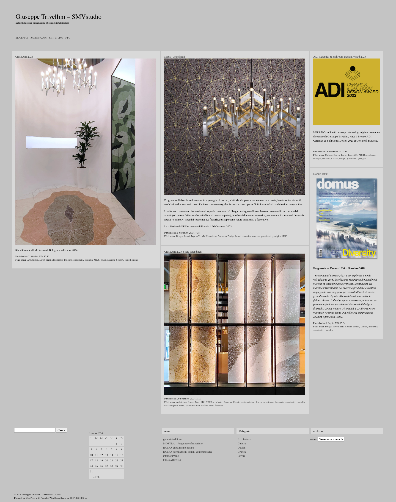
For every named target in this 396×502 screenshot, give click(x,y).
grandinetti (78, 259)
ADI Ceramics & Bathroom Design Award (220, 236)
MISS (96, 259)
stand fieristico (131, 259)
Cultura (328, 154)
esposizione (268, 402)
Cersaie (236, 402)
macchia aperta (171, 405)
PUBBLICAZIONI (38, 37)
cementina (246, 236)
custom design (247, 402)
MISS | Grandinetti (174, 56)
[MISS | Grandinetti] (234, 194)
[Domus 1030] (346, 260)
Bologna (68, 259)
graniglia (89, 259)
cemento (256, 236)
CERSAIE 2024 (24, 56)
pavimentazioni (108, 259)
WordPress (30, 497)
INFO (67, 37)
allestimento (57, 259)
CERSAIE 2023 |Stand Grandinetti (183, 251)
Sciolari (119, 259)
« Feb (96, 477)
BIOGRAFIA (22, 37)
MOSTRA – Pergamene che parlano (183, 443)
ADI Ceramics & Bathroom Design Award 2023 (339, 56)
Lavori (42, 259)
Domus (363, 326)
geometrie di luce (172, 439)
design (259, 402)
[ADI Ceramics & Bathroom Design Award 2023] (346, 124)
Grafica (242, 451)
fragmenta (279, 402)
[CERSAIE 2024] (85, 244)
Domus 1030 (320, 174)
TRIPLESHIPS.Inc (78, 497)
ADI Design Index (214, 402)
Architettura (32, 259)
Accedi (58, 494)
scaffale (204, 405)
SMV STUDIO (56, 37)
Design (179, 236)
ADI (198, 236)
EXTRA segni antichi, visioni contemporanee (187, 451)
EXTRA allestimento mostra (178, 447)
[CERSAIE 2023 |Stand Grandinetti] (234, 393)
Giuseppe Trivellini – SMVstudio (59, 16)
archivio (313, 439)
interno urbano (171, 455)
